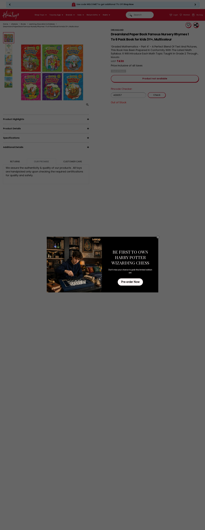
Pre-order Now (130, 282)
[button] (158, 237)
